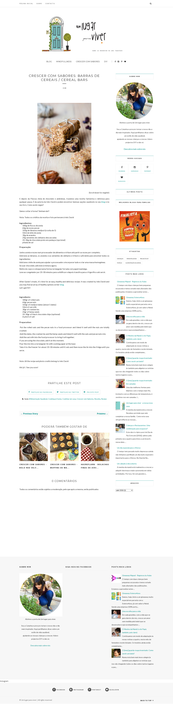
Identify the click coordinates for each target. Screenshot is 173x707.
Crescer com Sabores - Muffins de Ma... (64, 466)
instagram (134, 171)
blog (103, 202)
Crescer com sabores (88, 61)
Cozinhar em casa (69, 399)
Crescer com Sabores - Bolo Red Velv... (33, 466)
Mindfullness (64, 61)
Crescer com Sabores (85, 399)
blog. (62, 284)
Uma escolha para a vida (135, 316)
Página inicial (26, 3)
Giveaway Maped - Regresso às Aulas (132, 281)
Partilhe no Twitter (69, 392)
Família (119, 263)
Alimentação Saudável (133, 263)
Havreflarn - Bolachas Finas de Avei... (95, 466)
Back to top (146, 700)
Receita (97, 399)
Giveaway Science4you (135, 297)
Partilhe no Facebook (41, 392)
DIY (105, 61)
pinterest (147, 171)
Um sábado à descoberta (127, 464)
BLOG (49, 61)
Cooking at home (55, 399)
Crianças (120, 258)
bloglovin (121, 181)
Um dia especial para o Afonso (129, 448)
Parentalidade (132, 258)
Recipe (104, 399)
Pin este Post (93, 392)
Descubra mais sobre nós (135, 149)
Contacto (50, 3)
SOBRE (39, 3)
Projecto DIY (144, 258)
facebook (122, 171)
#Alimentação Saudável (38, 399)
